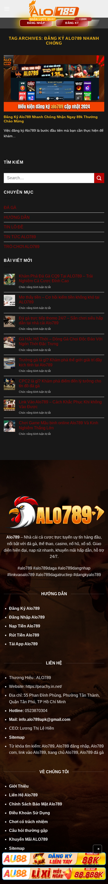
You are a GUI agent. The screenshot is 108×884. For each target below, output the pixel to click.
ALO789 (43, 678)
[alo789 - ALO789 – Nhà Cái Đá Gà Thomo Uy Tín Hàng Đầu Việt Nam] (54, 9)
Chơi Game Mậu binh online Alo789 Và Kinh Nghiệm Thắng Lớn (58, 425)
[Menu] (7, 9)
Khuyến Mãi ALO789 (28, 839)
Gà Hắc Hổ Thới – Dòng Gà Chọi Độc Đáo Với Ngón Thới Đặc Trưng (60, 341)
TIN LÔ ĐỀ (13, 227)
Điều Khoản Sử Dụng (29, 813)
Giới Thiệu (19, 786)
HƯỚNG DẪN (17, 217)
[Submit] (99, 178)
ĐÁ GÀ (10, 207)
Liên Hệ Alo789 (23, 795)
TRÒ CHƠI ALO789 (21, 246)
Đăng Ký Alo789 (24, 608)
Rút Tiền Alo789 (24, 635)
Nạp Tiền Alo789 (24, 626)
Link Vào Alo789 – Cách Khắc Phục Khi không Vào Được (60, 404)
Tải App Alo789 (23, 644)
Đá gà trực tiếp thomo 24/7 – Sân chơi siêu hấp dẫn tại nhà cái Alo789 (61, 320)
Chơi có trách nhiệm (28, 822)
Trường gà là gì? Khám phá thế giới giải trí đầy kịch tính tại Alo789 (60, 362)
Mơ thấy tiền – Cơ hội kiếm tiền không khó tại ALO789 (59, 299)
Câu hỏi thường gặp (28, 830)
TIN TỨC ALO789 (20, 237)
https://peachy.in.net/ (44, 686)
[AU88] (54, 858)
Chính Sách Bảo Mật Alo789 (35, 804)
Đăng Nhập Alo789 (27, 617)
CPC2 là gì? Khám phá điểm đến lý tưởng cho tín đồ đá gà (60, 383)
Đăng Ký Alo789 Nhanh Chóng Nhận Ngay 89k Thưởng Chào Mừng (51, 119)
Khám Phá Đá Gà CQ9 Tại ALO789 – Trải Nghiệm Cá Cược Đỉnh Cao (56, 278)
